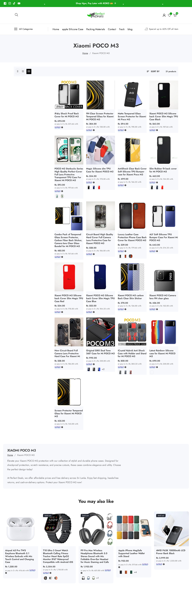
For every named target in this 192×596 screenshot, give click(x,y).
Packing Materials (95, 29)
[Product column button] (17, 71)
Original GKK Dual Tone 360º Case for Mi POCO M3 (100, 352)
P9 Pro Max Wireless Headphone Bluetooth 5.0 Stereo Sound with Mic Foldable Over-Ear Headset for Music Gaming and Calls (95, 556)
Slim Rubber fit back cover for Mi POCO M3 (163, 170)
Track (122, 29)
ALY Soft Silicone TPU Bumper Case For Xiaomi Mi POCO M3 (163, 237)
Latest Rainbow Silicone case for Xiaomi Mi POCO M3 (162, 353)
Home (56, 29)
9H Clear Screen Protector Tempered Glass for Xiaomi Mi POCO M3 (100, 116)
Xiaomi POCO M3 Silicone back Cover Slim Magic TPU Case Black (163, 116)
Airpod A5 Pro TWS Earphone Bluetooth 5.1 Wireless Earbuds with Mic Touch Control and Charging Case (19, 556)
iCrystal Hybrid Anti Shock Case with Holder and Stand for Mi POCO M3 (132, 353)
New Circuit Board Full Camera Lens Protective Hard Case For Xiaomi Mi (67, 353)
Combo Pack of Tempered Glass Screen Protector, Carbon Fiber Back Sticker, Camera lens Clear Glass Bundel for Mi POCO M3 (68, 240)
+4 (135, 572)
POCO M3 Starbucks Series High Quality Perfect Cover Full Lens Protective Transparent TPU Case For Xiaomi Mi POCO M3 (69, 174)
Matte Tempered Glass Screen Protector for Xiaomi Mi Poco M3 (132, 116)
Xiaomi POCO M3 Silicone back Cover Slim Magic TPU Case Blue (100, 298)
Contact (112, 29)
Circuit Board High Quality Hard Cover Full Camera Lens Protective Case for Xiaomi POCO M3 (99, 239)
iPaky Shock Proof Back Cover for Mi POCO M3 (67, 115)
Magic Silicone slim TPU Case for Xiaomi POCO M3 (99, 170)
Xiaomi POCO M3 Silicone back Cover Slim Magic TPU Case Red (69, 298)
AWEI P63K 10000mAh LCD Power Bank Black (170, 552)
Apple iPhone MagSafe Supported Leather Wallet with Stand (131, 553)
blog (130, 29)
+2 (103, 369)
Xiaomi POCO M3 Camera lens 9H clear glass (162, 297)
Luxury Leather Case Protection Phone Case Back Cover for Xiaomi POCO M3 (132, 237)
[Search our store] (16, 15)
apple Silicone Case (72, 29)
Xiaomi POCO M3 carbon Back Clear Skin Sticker (131, 297)
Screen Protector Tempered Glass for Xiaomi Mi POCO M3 (69, 413)
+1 (97, 578)
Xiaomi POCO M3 (101, 53)
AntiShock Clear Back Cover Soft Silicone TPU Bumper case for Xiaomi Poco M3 (132, 171)
